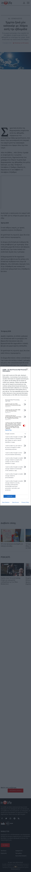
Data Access (15, 502)
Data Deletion (5, 502)
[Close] (27, 369)
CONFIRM (9, 496)
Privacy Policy (25, 502)
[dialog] (15, 436)
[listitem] (15, 400)
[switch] (24, 404)
